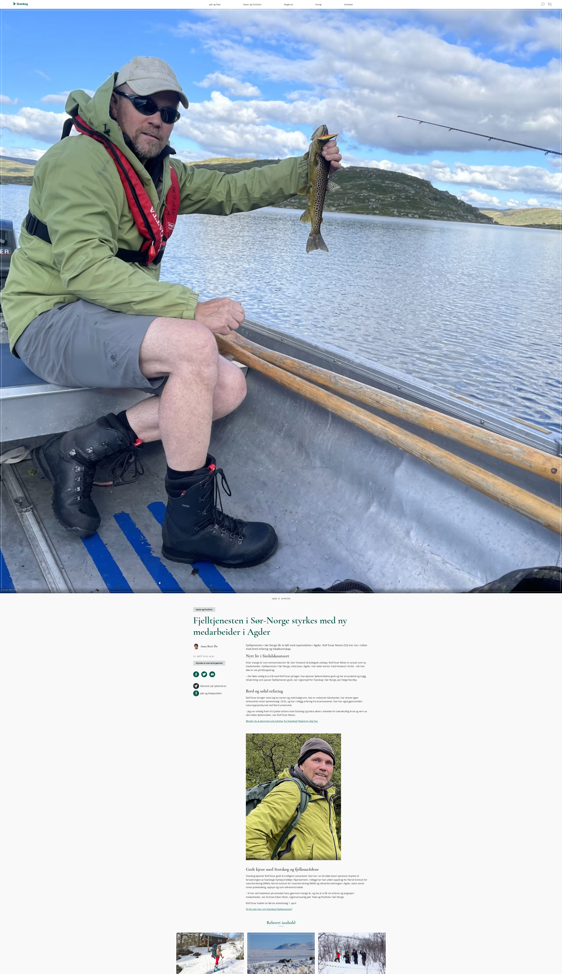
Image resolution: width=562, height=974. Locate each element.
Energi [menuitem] (318, 4)
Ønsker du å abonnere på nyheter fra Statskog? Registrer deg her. (282, 721)
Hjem (274, 599)
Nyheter (285, 599)
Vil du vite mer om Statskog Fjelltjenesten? (269, 909)
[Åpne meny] (549, 4)
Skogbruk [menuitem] (288, 4)
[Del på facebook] (196, 674)
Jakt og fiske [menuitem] (215, 4)
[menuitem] (21, 4)
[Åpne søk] (542, 4)
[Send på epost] (212, 674)
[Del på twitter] (204, 674)
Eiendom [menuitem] (348, 4)
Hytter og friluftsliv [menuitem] (252, 4)
